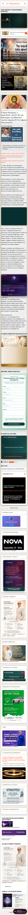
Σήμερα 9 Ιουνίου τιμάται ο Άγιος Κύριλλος (13, 153)
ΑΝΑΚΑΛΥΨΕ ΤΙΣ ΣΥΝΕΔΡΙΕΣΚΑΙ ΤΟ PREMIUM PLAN (14, 589)
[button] (14, 573)
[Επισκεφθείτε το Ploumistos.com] (5, 20)
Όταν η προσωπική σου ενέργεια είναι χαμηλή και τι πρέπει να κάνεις (17, 33)
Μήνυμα (5, 409)
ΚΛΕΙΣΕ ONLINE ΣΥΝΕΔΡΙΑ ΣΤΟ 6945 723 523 (14, 365)
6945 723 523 (14, 21)
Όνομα (4, 386)
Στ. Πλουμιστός (13, 4)
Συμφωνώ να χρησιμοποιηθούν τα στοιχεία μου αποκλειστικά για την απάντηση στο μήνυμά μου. (15, 419)
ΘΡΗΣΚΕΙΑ (6, 110)
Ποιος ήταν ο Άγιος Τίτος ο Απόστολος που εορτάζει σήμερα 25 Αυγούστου (20, 84)
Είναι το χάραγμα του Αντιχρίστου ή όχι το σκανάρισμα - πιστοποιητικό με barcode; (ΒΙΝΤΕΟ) (13, 157)
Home (2, 110)
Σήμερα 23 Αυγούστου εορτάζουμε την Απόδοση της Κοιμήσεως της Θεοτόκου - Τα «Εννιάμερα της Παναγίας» (13, 498)
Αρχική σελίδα (8, 886)
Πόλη (4, 403)
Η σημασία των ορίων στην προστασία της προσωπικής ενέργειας (11, 71)
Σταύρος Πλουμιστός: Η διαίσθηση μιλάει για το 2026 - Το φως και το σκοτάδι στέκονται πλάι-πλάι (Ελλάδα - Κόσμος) (13, 759)
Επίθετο (5, 392)
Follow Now (11, 525)
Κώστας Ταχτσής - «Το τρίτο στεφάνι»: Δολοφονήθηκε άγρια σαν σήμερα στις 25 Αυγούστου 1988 (7, 82)
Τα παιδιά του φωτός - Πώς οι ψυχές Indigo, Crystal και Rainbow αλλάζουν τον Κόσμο (12, 54)
